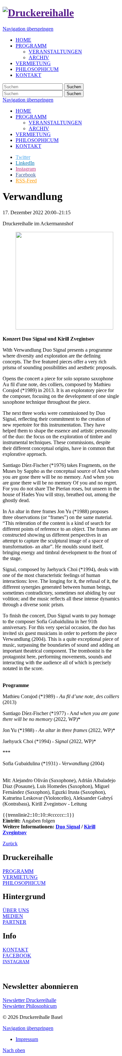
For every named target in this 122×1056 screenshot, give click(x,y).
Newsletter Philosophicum (30, 1006)
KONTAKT (28, 146)
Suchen (74, 86)
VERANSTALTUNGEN (55, 122)
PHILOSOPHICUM (37, 140)
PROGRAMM (31, 117)
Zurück (10, 843)
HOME (23, 111)
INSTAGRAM (16, 961)
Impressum (27, 1039)
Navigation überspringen (28, 29)
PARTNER (14, 922)
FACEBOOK (17, 955)
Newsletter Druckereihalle (29, 1000)
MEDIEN (13, 916)
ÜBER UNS (16, 910)
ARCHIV (39, 128)
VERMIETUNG (33, 134)
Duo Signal (68, 826)
